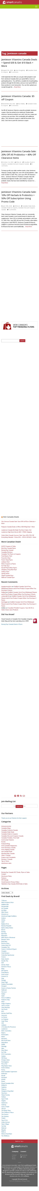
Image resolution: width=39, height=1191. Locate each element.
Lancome (4, 1015)
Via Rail (3, 1126)
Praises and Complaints (8, 857)
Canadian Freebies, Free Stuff (10, 838)
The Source (4, 1114)
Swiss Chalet (5, 1106)
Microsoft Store (5, 1040)
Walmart (3, 1128)
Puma (3, 1069)
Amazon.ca (4, 914)
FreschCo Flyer (6, 558)
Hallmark (4, 990)
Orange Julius (5, 1060)
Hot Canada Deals (11, 517)
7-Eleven (4, 900)
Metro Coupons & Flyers (8, 564)
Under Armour (5, 1122)
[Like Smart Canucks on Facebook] (18, 796)
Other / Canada (5, 855)
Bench (3, 929)
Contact (3, 874)
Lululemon (4, 1029)
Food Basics (5, 972)
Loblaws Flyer (5, 562)
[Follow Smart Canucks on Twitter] (15, 796)
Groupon (4, 986)
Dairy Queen (5, 959)
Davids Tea (4, 961)
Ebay (2, 968)
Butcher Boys (5, 943)
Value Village (5, 1124)
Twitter (24, 1157)
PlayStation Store (6, 1066)
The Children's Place (7, 1112)
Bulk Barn (4, 941)
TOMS (3, 1118)
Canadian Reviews (7, 552)
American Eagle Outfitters (9, 916)
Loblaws (3, 1025)
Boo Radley (21, 104)
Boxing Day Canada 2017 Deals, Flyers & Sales (15, 872)
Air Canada (4, 908)
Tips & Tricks (5, 861)
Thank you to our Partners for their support (13, 818)
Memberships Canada (8, 853)
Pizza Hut (4, 1064)
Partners (3, 878)
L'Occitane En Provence (8, 1027)
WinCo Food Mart (6, 1134)
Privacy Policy (26, 1181)
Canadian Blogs (6, 828)
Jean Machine (5, 1007)
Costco (3, 957)
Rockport (4, 1077)
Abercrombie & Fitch (7, 902)
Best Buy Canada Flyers (8, 548)
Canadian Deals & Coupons (9, 208)
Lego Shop (4, 1021)
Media (14, 1159)
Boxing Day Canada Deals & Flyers (11, 624)
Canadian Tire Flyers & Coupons (11, 554)
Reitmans (4, 1073)
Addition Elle (5, 904)
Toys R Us (4, 1120)
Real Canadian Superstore (9, 1071)
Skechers (4, 1093)
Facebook (24, 1155)
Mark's (3, 1033)
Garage (3, 980)
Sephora (3, 1087)
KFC (2, 1011)
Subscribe (19, 806)
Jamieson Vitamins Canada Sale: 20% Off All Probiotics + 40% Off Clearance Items (18, 154)
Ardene (3, 918)
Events (3, 842)
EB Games (4, 970)
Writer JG (18, 162)
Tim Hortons (5, 1116)
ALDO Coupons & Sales (8, 546)
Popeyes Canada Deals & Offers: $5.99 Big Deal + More (18, 527)
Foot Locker (4, 974)
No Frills (3, 1052)
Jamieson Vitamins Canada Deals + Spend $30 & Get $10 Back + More (19, 62)
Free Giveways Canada (8, 847)
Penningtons (5, 1062)
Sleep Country (5, 1095)
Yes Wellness (5, 1136)
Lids (2, 1023)
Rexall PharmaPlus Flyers (9, 567)
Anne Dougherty (20, 70)
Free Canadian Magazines (9, 845)
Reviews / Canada (6, 859)
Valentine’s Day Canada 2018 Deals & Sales (14, 884)
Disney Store (5, 964)
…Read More (17, 87)
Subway (3, 1104)
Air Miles (4, 910)
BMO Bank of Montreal (8, 937)
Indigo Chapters (6, 1003)
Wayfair (3, 1130)
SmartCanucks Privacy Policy (10, 882)
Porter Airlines (5, 1067)
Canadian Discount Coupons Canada (18, 164)
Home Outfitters (6, 998)
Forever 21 (4, 976)
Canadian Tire (5, 947)
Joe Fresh (4, 1009)
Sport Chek (4, 1099)
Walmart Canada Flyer (8, 577)
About (13, 1157)
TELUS (3, 1108)
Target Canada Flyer (7, 575)
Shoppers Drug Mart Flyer (9, 569)
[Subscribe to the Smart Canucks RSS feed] (21, 796)
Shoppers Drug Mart (7, 1091)
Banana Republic (6, 926)
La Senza (4, 1017)
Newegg (3, 1046)
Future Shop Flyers (7, 560)
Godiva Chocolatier (7, 984)
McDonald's (4, 1034)
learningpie (4, 602)
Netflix (3, 1044)
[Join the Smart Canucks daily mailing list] (24, 796)
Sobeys (3, 1097)
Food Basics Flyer (6, 556)
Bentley (3, 931)
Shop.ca (3, 1089)
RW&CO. (4, 1085)
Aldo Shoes (4, 912)
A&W (2, 922)
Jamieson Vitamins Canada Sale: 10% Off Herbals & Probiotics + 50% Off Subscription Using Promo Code (18, 196)
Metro (3, 1036)
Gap (2, 978)
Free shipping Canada (7, 849)
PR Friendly (4, 880)
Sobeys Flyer (5, 571)
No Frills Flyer (5, 566)
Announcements (6, 826)
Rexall (3, 1075)
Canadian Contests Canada (9, 830)
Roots (3, 1081)
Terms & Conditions (15, 1181)
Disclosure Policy (6, 876)
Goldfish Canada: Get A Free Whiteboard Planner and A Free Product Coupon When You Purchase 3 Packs (18, 588)
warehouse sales (6, 863)
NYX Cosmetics (6, 1054)
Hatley (3, 994)
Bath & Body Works (7, 928)
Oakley (3, 1056)
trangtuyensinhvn (6, 586)
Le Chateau (4, 1019)
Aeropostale (4, 906)
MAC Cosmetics (6, 1031)
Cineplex (4, 951)
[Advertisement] (19, 260)
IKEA (2, 1001)
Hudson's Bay (5, 999)
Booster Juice (5, 939)
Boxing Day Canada (7, 550)
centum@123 (5, 596)
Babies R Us (5, 924)
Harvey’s (4, 992)
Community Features (7, 840)
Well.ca (3, 1132)
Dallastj (3, 592)
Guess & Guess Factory (8, 988)
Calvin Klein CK (6, 945)
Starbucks (4, 1103)
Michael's (4, 1038)
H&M (2, 996)
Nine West (4, 1050)
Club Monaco (5, 953)
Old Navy (4, 1058)
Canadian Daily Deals (29, 206)
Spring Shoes (5, 573)
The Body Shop (6, 1110)
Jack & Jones (5, 1005)
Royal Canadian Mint (7, 1083)
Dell (2, 962)
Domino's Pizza (6, 966)
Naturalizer (4, 1042)
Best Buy (4, 933)
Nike (2, 1048)
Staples (3, 1101)
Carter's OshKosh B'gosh (9, 949)
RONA (3, 1079)
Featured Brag (5, 844)
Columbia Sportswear (7, 955)
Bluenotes (4, 935)
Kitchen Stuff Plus (6, 1013)
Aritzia (3, 920)
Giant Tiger (4, 982)
